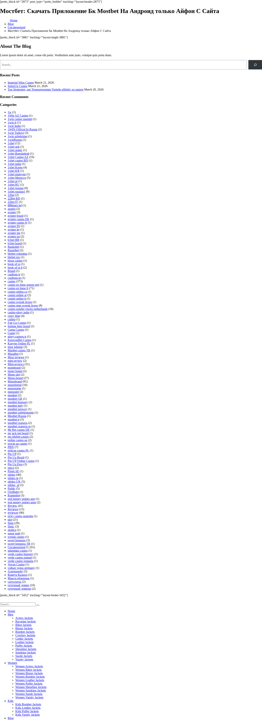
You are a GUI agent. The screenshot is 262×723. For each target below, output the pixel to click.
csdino (12, 319)
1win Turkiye (16, 132)
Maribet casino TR (19, 350)
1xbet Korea (15, 167)
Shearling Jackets (25, 649)
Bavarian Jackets (25, 621)
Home (11, 611)
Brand (11, 271)
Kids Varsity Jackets (27, 714)
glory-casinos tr (17, 336)
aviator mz (14, 233)
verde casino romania (20, 561)
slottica (12, 530)
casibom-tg (14, 277)
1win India (14, 126)
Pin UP (12, 454)
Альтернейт (15, 571)
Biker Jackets (23, 625)
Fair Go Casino (17, 322)
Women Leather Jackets (29, 680)
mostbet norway (17, 409)
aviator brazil (15, 215)
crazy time (14, 315)
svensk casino (16, 536)
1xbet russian (16, 188)
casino (11, 281)
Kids (10, 700)
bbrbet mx (14, 257)
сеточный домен (18, 585)
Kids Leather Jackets (27, 707)
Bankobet (13, 246)
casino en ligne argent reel (23, 284)
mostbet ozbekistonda (21, 412)
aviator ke (14, 229)
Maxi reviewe (16, 357)
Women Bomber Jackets (30, 676)
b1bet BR (13, 240)
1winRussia (15, 139)
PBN (11, 447)
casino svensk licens (20, 302)
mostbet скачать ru (19, 426)
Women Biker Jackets (28, 669)
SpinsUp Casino (17, 86)
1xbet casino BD (18, 160)
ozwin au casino (17, 443)
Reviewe (13, 509)
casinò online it (17, 298)
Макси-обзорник (19, 578)
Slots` (11, 526)
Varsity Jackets (24, 659)
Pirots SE (13, 471)
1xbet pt (12, 181)
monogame (14, 388)
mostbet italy (15, 405)
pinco (11, 467)
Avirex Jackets (24, 618)
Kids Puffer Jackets (27, 711)
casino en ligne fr (18, 288)
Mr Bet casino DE (19, 429)
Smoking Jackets (25, 652)
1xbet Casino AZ (18, 157)
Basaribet (13, 250)
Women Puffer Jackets (28, 683)
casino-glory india (18, 312)
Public (11, 488)
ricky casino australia (20, 516)
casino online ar (17, 295)
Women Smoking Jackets (30, 690)
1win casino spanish (20, 119)
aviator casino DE (18, 219)
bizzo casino (15, 260)
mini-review (15, 360)
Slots (11, 523)
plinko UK (14, 481)
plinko (11, 474)
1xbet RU (14, 184)
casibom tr (14, 274)
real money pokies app (21, 498)
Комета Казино (17, 574)
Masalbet (13, 353)
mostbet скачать (17, 423)
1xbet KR (14, 170)
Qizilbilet (13, 492)
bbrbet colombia (17, 253)
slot (10, 519)
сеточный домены (19, 588)
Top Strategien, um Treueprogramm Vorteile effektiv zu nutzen (45, 89)
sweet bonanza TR (19, 543)
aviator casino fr (17, 222)
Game (11, 333)
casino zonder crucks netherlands (28, 309)
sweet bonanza (17, 540)
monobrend (14, 385)
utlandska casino (18, 550)
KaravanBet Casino (19, 340)
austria (12, 208)
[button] (2, 600)
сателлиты (14, 581)
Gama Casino (16, 329)
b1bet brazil (15, 243)
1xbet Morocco (17, 177)
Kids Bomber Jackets (28, 704)
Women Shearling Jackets (30, 687)
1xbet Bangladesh (18, 153)
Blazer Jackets (24, 628)
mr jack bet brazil (18, 433)
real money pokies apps (22, 502)
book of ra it (15, 267)
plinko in (13, 478)
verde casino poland (20, 557)
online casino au (17, 440)
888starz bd (15, 205)
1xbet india (14, 164)
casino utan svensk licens (23, 305)
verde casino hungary (21, 554)
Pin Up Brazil (16, 457)
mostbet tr (14, 419)
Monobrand (15, 381)
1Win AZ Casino (18, 115)
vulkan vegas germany (21, 568)
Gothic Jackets (24, 638)
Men (10, 614)
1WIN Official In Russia (22, 129)
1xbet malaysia (17, 174)
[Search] (255, 64)
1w (10, 112)
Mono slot (14, 374)
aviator (12, 212)
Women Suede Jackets (28, 694)
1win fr (12, 122)
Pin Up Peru (15, 464)
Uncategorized (16, 547)
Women (12, 662)
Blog (11, 718)
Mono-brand (15, 378)
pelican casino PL (18, 450)
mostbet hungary (18, 402)
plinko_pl (13, 485)
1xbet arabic (15, 150)
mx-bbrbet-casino (18, 436)
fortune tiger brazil (19, 326)
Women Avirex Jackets (29, 666)
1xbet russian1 (16, 191)
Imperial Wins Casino (21, 82)
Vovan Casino (16, 564)
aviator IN (14, 226)
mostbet (12, 395)
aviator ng (14, 236)
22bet (11, 195)
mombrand (14, 367)
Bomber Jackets (25, 631)
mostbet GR (15, 398)
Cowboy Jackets (25, 635)
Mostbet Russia (17, 416)
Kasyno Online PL (19, 343)
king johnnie (15, 347)
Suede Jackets (23, 656)
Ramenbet (14, 495)
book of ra (14, 264)
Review (12, 505)
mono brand (15, 371)
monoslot (13, 391)
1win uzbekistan (17, 136)
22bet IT (13, 202)
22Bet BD (14, 198)
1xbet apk (14, 146)
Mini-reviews (16, 364)
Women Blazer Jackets (29, 673)
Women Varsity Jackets (29, 697)
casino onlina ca (17, 291)
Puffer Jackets (23, 645)
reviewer (13, 512)
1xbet (11, 143)
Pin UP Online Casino (21, 460)
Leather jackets (24, 642)
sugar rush (14, 533)
